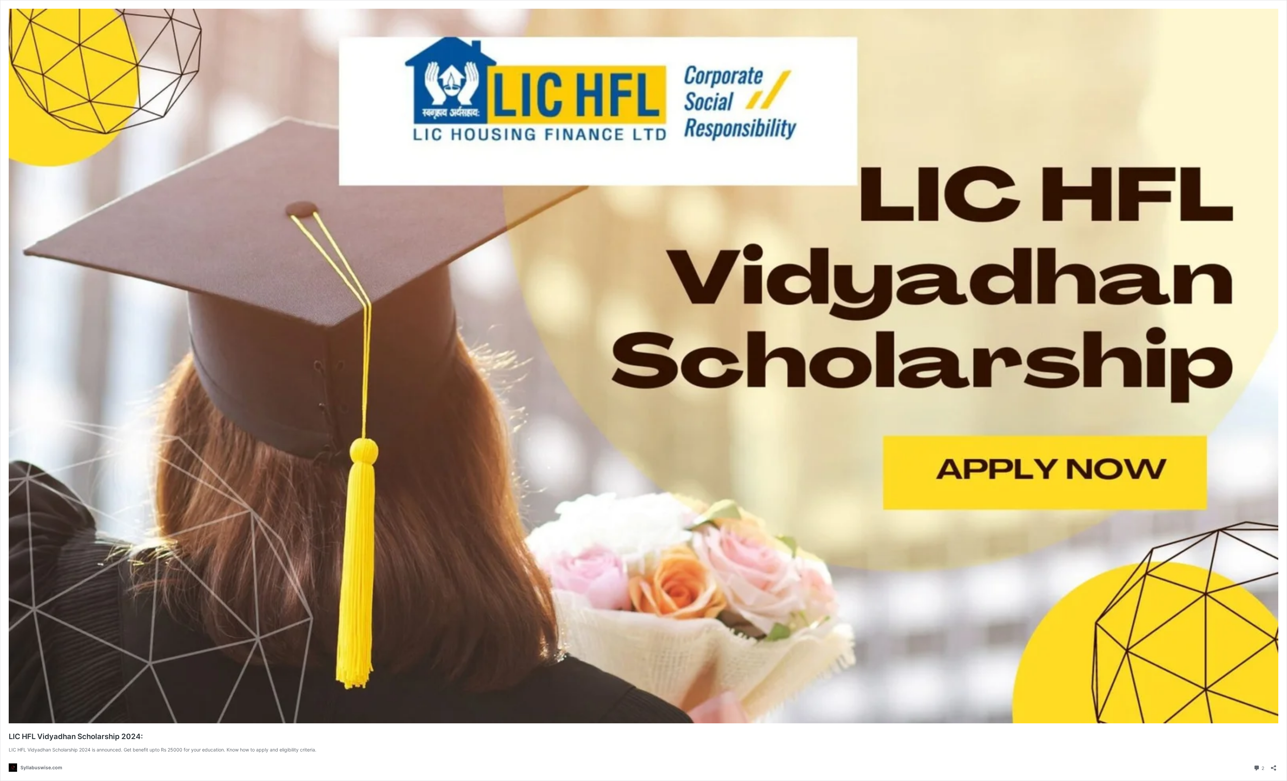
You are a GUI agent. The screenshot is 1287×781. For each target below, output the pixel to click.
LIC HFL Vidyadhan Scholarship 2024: (76, 736)
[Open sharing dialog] (1273, 766)
